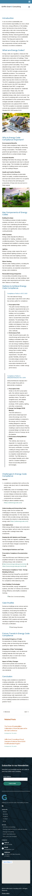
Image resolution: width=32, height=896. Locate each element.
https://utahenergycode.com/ (13, 502)
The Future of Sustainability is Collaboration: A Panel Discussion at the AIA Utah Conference (15, 728)
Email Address (7, 776)
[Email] (3, 848)
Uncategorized (7, 733)
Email (6, 847)
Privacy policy (6, 893)
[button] (29, 7)
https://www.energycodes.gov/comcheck (15, 564)
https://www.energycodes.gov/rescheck (14, 566)
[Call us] (3, 843)
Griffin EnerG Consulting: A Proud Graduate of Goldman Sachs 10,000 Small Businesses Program (14, 741)
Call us (6, 842)
